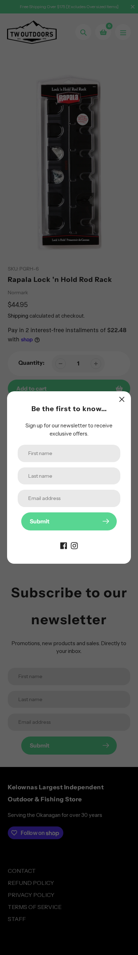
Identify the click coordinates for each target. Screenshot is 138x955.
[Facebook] (63, 545)
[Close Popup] (121, 399)
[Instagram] (74, 545)
